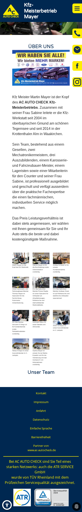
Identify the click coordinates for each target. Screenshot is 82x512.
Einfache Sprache (41, 428)
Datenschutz (41, 420)
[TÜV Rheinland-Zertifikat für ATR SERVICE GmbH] (51, 497)
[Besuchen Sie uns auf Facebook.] (77, 66)
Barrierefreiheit (41, 437)
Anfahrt (41, 411)
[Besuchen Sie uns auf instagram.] (77, 82)
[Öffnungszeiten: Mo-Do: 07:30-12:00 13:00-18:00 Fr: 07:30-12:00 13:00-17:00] (77, 49)
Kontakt (41, 393)
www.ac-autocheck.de (42, 450)
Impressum (41, 402)
